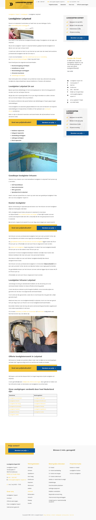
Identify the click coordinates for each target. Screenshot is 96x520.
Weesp (30, 500)
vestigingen (58, 515)
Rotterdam (31, 494)
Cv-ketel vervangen (55, 473)
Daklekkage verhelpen (18, 75)
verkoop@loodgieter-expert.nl (17, 480)
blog (45, 515)
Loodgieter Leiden (14, 414)
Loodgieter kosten (75, 470)
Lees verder (70, 71)
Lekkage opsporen (54, 488)
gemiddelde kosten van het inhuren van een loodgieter (27, 242)
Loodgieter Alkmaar (39, 398)
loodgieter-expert (24, 2)
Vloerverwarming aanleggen (57, 497)
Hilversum (31, 485)
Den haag (30, 476)
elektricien (41, 311)
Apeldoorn (31, 473)
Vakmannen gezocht (13, 507)
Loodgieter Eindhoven (40, 401)
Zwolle (30, 503)
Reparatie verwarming (55, 494)
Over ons (71, 4)
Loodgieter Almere (14, 412)
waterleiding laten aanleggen (19, 25)
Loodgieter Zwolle (39, 412)
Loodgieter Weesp (39, 406)
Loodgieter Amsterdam (15, 398)
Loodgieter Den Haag (15, 403)
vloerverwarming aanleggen (19, 59)
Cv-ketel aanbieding (55, 470)
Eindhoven (31, 479)
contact (53, 515)
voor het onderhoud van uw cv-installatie (34, 57)
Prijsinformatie (53, 4)
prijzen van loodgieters (17, 247)
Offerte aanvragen (82, 4)
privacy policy (65, 515)
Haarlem (30, 482)
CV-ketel (51, 467)
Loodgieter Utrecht (14, 401)
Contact (9, 498)
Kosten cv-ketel (74, 467)
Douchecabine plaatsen (56, 485)
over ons (71, 515)
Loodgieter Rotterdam (15, 406)
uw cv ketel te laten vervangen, (28, 214)
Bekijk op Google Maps (13, 474)
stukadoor (19, 311)
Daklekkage (52, 482)
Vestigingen (24, 14)
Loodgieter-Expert (14, 14)
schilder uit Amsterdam (29, 311)
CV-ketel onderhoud (55, 476)
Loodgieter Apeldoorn (40, 409)
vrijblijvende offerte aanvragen (31, 382)
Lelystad (30, 491)
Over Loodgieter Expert (13, 504)
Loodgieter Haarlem (14, 409)
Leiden (30, 488)
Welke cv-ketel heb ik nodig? (57, 479)
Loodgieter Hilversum (40, 403)
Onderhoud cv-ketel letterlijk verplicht (57, 501)
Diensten (63, 4)
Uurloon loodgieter (75, 473)
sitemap (48, 515)
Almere (30, 470)
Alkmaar (30, 467)
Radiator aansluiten (54, 491)
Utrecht (30, 497)
